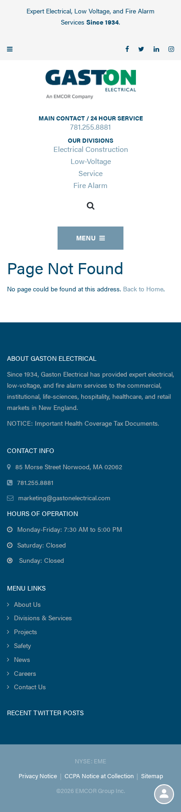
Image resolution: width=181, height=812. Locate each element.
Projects (25, 631)
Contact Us (30, 686)
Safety (22, 645)
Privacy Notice (38, 775)
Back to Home (143, 288)
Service (90, 173)
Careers (25, 673)
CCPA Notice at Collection (99, 775)
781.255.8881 (90, 126)
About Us (27, 604)
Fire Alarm (90, 185)
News (22, 659)
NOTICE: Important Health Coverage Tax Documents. (83, 423)
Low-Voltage (91, 161)
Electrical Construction (90, 149)
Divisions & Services (43, 617)
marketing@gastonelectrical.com (64, 497)
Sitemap (152, 775)
